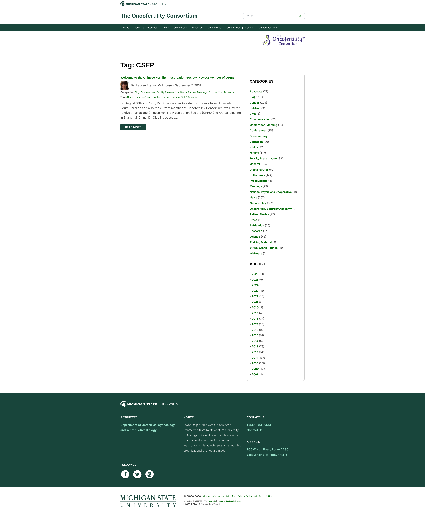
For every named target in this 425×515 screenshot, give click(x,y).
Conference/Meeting (263, 125)
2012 (255, 352)
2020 (255, 307)
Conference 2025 (268, 27)
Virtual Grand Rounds (264, 247)
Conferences (148, 92)
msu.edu (212, 501)
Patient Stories (259, 214)
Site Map (230, 496)
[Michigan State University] (149, 407)
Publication (257, 225)
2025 (255, 279)
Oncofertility (215, 92)
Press (253, 219)
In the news (257, 175)
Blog (137, 92)
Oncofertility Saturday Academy (271, 208)
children (255, 108)
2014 (255, 341)
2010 (255, 363)
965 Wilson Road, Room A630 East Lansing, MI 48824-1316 (267, 452)
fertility (254, 152)
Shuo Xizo (193, 97)
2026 (255, 274)
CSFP (184, 97)
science (255, 236)
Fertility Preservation (167, 92)
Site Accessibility (263, 496)
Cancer (254, 102)
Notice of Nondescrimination (229, 501)
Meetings (202, 92)
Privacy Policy (245, 496)
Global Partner (188, 92)
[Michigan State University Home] (149, 500)
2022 (255, 296)
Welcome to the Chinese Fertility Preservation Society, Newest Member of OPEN (177, 77)
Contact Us (254, 430)
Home (126, 27)
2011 (255, 357)
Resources (151, 27)
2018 (255, 318)
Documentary (259, 136)
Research (228, 92)
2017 (255, 324)
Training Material (261, 242)
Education (197, 27)
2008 (255, 374)
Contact (249, 27)
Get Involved (214, 27)
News (165, 27)
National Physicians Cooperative (271, 192)
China (130, 97)
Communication (260, 119)
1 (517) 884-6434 (259, 425)
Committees (180, 27)
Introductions (258, 180)
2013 (255, 346)
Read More (133, 127)
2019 (255, 313)
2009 (255, 368)
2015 (255, 335)
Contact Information (213, 496)
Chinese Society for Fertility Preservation (157, 97)
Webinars (256, 253)
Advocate (256, 91)
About (137, 27)
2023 (255, 290)
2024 (255, 285)
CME (253, 113)
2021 (255, 301)
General (255, 164)
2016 (255, 329)
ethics (254, 147)
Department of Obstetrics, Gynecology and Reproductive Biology (147, 427)
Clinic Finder (233, 27)
